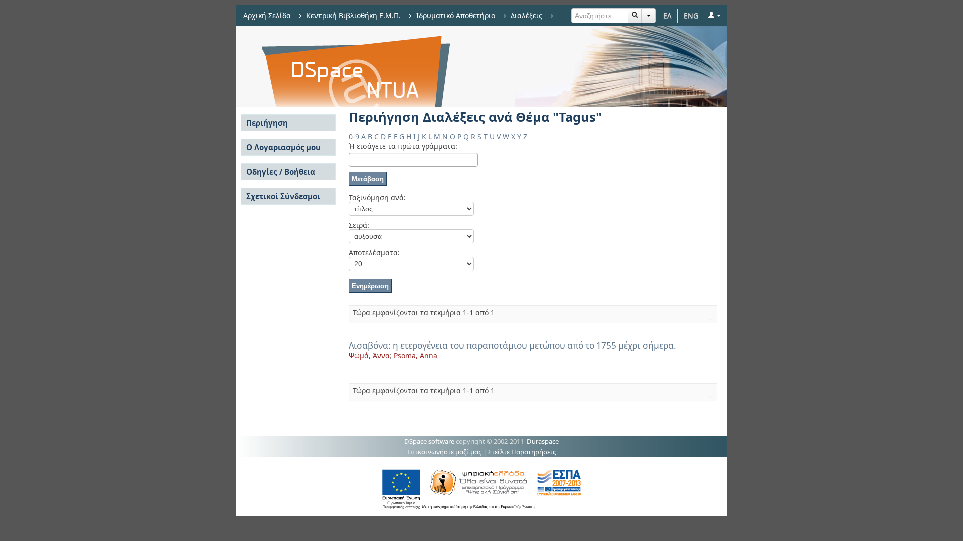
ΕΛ (667, 15)
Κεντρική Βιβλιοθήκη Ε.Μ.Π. (353, 15)
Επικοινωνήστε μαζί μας (444, 451)
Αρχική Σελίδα (267, 15)
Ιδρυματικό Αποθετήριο (455, 15)
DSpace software (429, 441)
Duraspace (543, 441)
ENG (691, 15)
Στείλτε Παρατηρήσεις (522, 451)
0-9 (354, 136)
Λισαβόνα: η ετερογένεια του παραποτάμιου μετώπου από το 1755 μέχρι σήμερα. (512, 345)
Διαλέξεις (526, 15)
